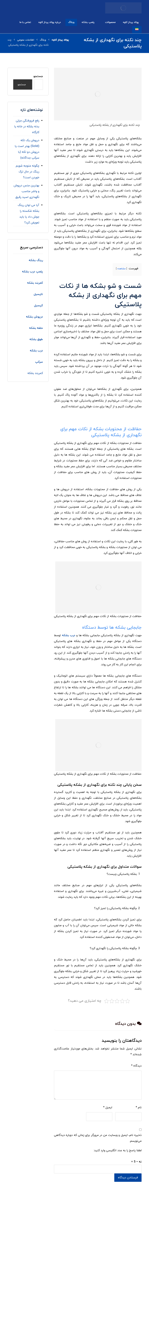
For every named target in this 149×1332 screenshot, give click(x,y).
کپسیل (38, 306)
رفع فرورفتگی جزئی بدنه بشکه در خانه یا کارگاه (26, 126)
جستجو (38, 76)
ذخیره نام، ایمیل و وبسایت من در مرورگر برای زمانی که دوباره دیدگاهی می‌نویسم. (98, 1138)
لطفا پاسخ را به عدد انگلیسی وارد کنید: (118, 1150)
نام (139, 1108)
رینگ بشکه (36, 260)
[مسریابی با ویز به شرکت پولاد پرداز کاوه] (23, 1282)
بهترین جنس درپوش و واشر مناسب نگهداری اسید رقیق (26, 191)
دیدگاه (136, 1066)
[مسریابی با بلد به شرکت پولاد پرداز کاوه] (42, 1282)
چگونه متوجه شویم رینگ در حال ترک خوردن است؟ (27, 172)
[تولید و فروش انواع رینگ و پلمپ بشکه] (123, 7)
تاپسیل (38, 294)
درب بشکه (68, 635)
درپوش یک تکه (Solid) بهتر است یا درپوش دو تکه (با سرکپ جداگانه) (27, 149)
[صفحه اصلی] (60, 40)
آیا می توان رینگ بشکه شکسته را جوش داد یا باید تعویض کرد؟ (28, 214)
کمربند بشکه (35, 373)
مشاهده (121, 268)
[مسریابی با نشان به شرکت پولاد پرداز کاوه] (61, 1282)
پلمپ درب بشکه (32, 272)
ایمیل (107, 1108)
